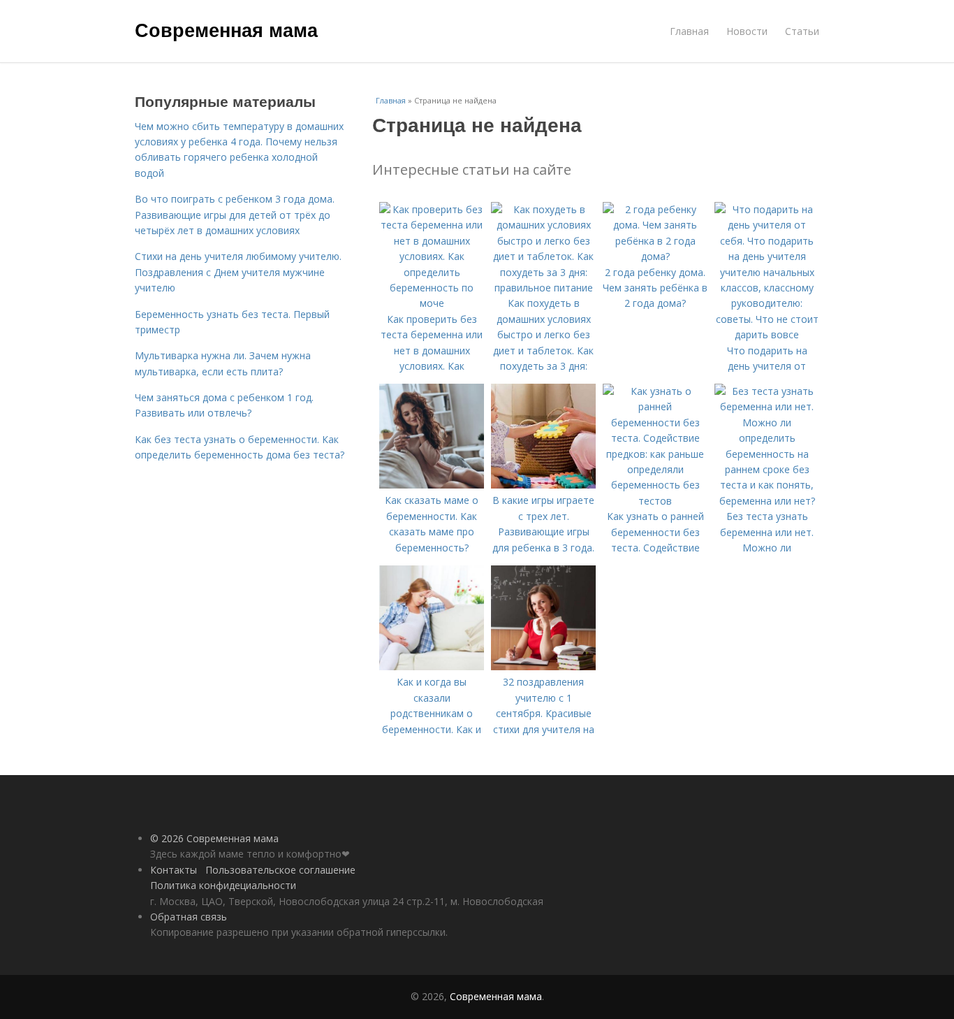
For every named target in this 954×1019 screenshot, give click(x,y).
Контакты (173, 869)
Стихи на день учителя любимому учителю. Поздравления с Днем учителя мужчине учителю (238, 272)
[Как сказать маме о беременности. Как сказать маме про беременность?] (431, 484)
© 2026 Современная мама (214, 838)
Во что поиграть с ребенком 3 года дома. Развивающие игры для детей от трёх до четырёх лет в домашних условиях (235, 214)
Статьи (802, 31)
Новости (747, 31)
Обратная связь (188, 916)
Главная (689, 31)
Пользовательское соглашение (280, 869)
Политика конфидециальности (223, 885)
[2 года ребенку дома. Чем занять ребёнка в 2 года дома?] (655, 256)
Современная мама (226, 29)
